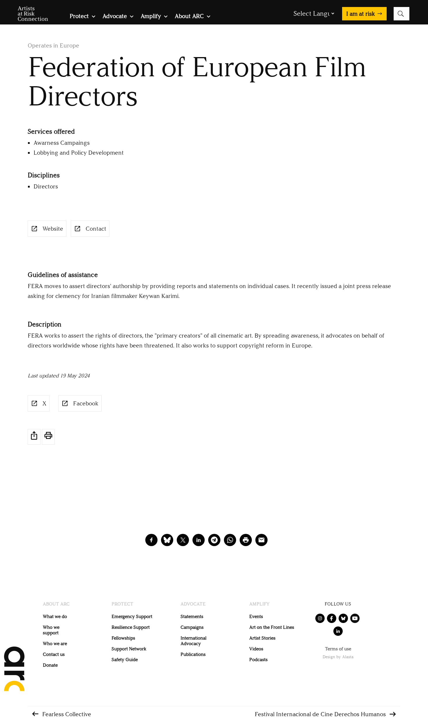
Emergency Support (132, 616)
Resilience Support (131, 627)
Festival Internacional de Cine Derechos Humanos (320, 714)
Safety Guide (125, 659)
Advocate (114, 17)
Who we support (51, 629)
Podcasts (258, 659)
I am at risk (360, 13)
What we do (55, 616)
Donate (50, 665)
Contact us (54, 654)
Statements (192, 616)
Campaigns (192, 627)
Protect (79, 17)
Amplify (151, 17)
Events (256, 616)
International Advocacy (193, 640)
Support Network (129, 649)
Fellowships (123, 638)
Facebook (85, 403)
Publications (193, 654)
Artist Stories (262, 638)
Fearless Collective (66, 714)
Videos (256, 649)
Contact (96, 228)
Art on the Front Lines (271, 627)
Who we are (55, 643)
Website (53, 228)
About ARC (189, 17)
